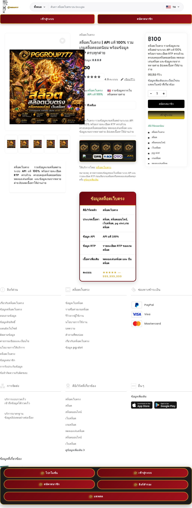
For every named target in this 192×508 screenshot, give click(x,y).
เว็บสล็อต (70, 418)
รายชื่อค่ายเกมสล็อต (77, 309)
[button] (62, 41)
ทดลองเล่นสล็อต (74, 431)
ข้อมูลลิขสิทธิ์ (7, 322)
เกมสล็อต (70, 425)
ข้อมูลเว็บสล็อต (74, 303)
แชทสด (98, 495)
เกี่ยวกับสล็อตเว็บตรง (12, 303)
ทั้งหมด (38, 7)
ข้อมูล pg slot (74, 347)
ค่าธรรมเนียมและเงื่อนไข (14, 341)
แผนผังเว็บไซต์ (8, 328)
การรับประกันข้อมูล (11, 366)
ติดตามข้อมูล (7, 335)
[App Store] (142, 406)
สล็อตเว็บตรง (86, 35)
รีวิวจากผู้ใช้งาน (74, 316)
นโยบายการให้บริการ (12, 347)
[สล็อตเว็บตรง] (13, 7)
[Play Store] (165, 406)
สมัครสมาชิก (166, 104)
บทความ (70, 328)
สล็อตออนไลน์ (73, 412)
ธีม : (89, 105)
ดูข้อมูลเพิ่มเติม (91, 179)
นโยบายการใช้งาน (76, 322)
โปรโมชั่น (52, 474)
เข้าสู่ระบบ (47, 19)
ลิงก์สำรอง (145, 484)
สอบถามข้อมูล (8, 316)
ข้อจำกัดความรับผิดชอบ (13, 373)
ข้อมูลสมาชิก (7, 360)
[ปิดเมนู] (4, 8)
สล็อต (68, 405)
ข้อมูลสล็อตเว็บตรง (11, 309)
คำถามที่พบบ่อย (74, 335)
